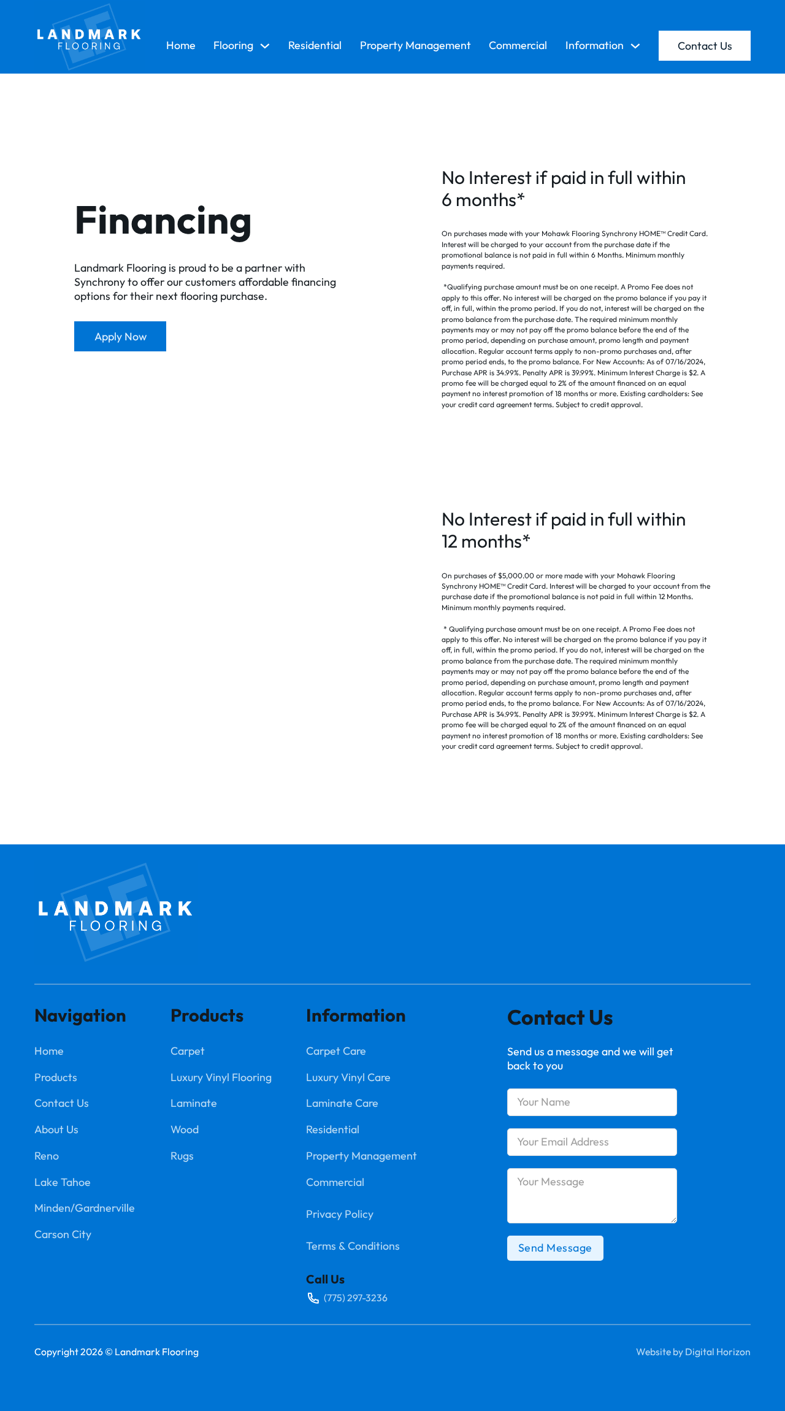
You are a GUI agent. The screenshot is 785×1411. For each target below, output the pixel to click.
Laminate (193, 1103)
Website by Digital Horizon (693, 1351)
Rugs (182, 1156)
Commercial (518, 45)
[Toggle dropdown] (264, 46)
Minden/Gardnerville (84, 1208)
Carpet (187, 1051)
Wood (184, 1129)
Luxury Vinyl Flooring (221, 1077)
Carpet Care (336, 1051)
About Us (56, 1129)
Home (181, 45)
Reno (46, 1156)
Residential (315, 45)
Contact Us (705, 46)
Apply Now (120, 336)
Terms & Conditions (353, 1246)
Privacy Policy (339, 1214)
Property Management (415, 45)
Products (55, 1077)
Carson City (62, 1234)
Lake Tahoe (62, 1182)
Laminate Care (342, 1103)
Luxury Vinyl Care (348, 1077)
